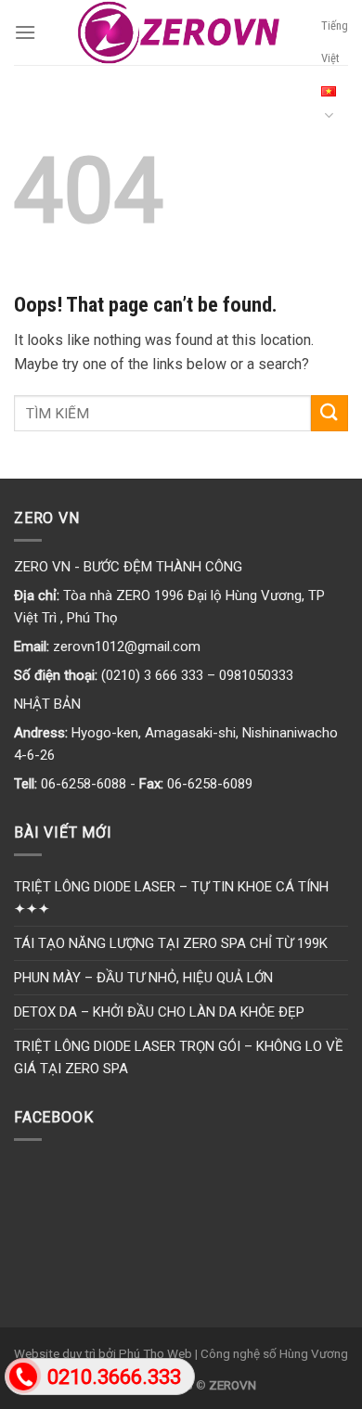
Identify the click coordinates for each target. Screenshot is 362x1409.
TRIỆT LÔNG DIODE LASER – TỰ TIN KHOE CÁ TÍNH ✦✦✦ (171, 897)
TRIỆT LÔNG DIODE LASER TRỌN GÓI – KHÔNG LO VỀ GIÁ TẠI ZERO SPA (178, 1057)
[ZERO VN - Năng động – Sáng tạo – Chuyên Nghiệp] (178, 32)
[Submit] (329, 413)
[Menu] (25, 32)
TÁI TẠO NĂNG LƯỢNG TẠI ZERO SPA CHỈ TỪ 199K (171, 943)
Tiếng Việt (334, 42)
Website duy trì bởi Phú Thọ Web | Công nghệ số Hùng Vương (181, 1353)
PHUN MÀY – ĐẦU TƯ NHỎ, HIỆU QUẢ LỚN (143, 977)
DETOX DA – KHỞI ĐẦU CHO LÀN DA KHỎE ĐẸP (159, 1012)
